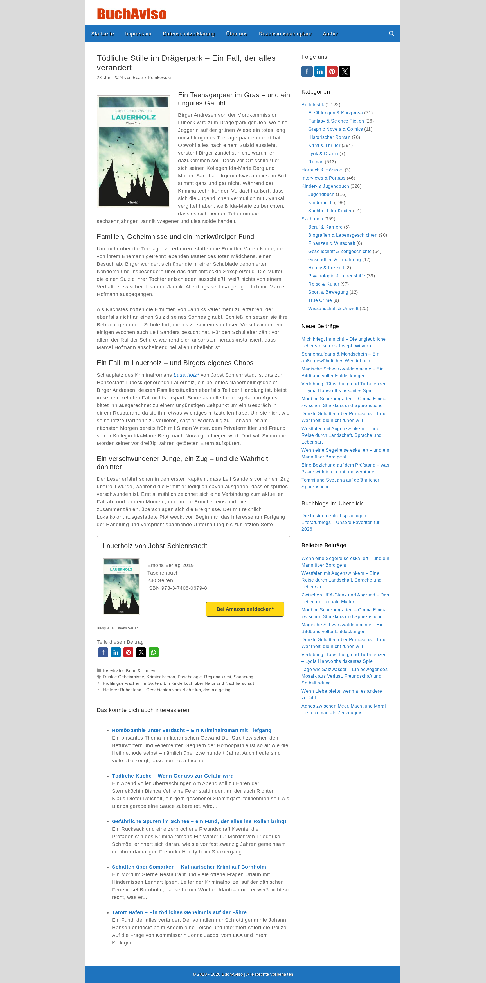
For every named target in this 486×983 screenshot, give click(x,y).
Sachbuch (312, 218)
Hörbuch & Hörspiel (322, 170)
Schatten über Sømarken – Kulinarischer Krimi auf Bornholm (189, 867)
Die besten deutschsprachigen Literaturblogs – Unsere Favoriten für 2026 (341, 522)
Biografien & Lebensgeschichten (342, 235)
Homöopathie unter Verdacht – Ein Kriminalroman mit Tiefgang (192, 730)
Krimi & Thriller (140, 670)
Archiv (330, 34)
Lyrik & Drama (323, 153)
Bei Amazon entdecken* (245, 609)
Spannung (243, 676)
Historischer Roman (329, 137)
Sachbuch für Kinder (330, 210)
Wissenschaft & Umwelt (333, 308)
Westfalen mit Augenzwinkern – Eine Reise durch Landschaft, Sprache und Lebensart (342, 435)
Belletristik (113, 670)
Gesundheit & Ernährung (334, 259)
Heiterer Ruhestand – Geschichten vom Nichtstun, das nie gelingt (167, 689)
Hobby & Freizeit (326, 267)
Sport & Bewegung (328, 292)
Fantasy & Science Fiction (336, 121)
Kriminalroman (161, 676)
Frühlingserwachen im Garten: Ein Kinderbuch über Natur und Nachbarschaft (178, 683)
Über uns (237, 34)
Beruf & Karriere (325, 227)
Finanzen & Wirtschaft (331, 243)
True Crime (320, 300)
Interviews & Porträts (324, 178)
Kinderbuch (320, 202)
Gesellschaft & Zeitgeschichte (340, 251)
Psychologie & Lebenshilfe (336, 276)
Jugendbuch (321, 194)
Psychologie (190, 676)
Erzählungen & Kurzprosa (335, 112)
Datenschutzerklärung (189, 34)
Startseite (102, 34)
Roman (316, 161)
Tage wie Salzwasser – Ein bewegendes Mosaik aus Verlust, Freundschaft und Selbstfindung (345, 676)
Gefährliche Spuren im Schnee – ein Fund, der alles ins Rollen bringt (199, 821)
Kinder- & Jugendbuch (325, 186)
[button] (103, 652)
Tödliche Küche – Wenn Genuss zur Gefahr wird (173, 776)
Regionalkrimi (217, 676)
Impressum (138, 34)
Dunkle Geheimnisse (123, 676)
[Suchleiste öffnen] (391, 33)
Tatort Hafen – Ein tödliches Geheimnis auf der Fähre (179, 912)
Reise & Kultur (323, 284)
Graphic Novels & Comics (335, 129)
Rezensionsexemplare (285, 34)
